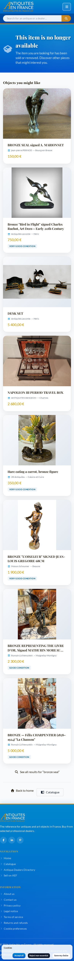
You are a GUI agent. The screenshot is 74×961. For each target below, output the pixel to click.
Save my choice (61, 955)
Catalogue (52, 792)
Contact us (10, 899)
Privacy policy (12, 905)
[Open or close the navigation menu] (66, 7)
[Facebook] (3, 840)
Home (7, 858)
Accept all (19, 955)
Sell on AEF (10, 875)
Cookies (8, 947)
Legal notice (11, 911)
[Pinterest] (20, 840)
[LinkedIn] (11, 840)
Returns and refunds (16, 922)
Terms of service (13, 917)
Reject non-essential (38, 955)
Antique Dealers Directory (19, 869)
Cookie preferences (15, 928)
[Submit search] (66, 18)
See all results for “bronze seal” (40, 772)
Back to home (25, 790)
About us (9, 893)
